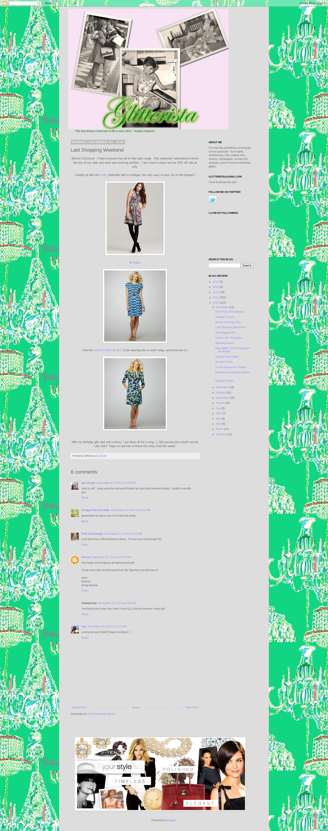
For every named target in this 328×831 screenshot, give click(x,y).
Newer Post (79, 707)
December (222, 307)
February (221, 434)
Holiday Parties (224, 380)
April (219, 423)
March (220, 429)
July (218, 408)
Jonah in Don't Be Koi (107, 350)
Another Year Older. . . (228, 356)
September (223, 397)
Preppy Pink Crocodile (95, 510)
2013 (216, 287)
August (220, 402)
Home (135, 707)
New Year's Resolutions (229, 311)
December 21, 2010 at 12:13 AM (130, 510)
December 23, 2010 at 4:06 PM (117, 603)
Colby (103, 175)
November (222, 387)
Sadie (136, 262)
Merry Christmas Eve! (228, 322)
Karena (86, 557)
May (219, 418)
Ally (83, 626)
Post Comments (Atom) (101, 714)
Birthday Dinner (224, 343)
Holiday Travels (224, 317)
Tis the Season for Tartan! (230, 367)
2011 (216, 297)
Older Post (191, 707)
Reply (85, 497)
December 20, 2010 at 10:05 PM (116, 483)
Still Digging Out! (225, 332)
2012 (216, 292)
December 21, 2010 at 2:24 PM (123, 533)
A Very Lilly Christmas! (228, 337)
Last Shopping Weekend (230, 327)
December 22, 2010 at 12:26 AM (111, 557)
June (219, 413)
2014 (216, 281)
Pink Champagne (92, 533)
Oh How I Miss (224, 361)
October (221, 392)
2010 (216, 302)
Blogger (171, 820)
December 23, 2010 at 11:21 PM (107, 626)
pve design (88, 483)
